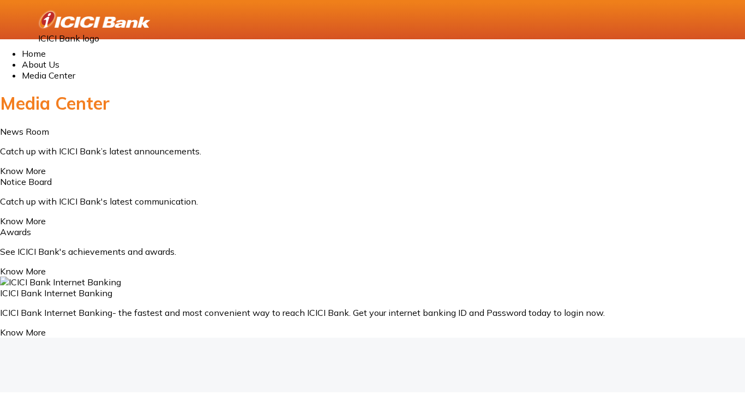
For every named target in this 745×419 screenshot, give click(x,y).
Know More (23, 170)
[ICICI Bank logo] (95, 20)
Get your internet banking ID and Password (439, 312)
